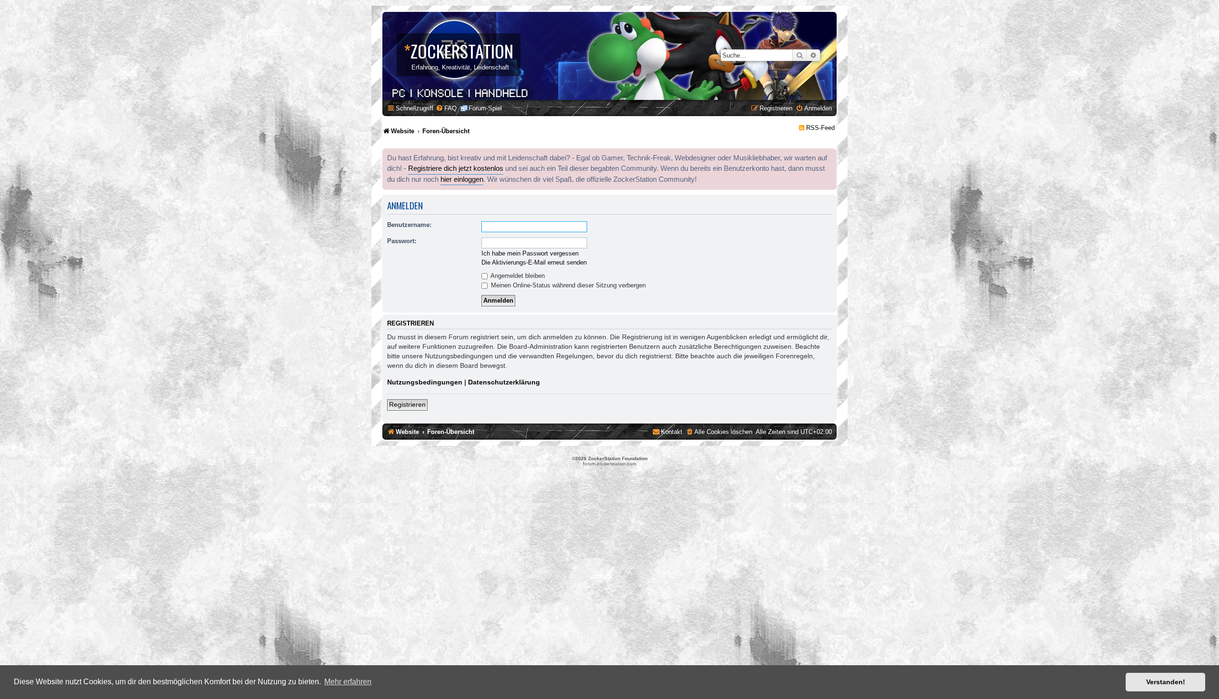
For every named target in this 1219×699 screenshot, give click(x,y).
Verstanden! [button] (1165, 682)
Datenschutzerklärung (504, 382)
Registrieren (407, 404)
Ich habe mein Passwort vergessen (530, 253)
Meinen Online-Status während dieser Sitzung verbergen (567, 285)
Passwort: (401, 241)
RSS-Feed (820, 127)
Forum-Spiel (485, 108)
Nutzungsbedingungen (424, 382)
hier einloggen (461, 179)
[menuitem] (446, 108)
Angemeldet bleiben (517, 275)
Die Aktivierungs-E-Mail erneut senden (534, 262)
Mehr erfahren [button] (347, 682)
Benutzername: (409, 224)
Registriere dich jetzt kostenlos (455, 168)
